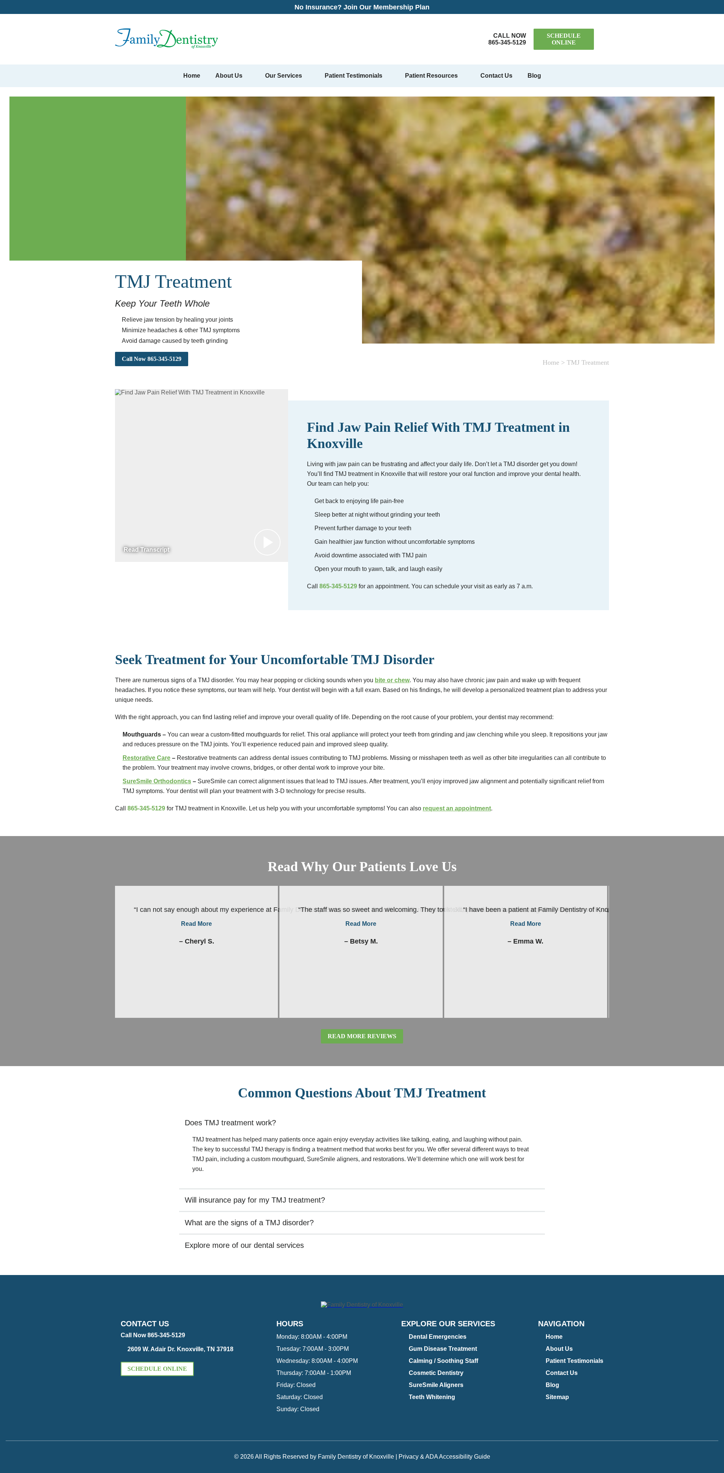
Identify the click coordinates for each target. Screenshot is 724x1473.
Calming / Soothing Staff (443, 1361)
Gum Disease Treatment (443, 1349)
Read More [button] (196, 924)
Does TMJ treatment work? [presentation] (230, 1123)
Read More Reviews (362, 1036)
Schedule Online (564, 39)
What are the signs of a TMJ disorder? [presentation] (249, 1222)
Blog (534, 75)
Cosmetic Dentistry (436, 1373)
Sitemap (557, 1397)
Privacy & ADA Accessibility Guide (444, 1456)
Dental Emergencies (437, 1336)
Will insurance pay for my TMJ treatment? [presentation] (255, 1200)
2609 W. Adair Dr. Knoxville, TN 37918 (180, 1349)
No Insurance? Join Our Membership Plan (362, 7)
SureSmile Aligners (436, 1385)
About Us (228, 75)
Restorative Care (146, 758)
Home (191, 75)
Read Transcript (146, 549)
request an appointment (457, 808)
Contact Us (496, 75)
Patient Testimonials (353, 75)
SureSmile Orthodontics (157, 781)
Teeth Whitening (432, 1397)
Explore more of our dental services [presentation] (244, 1245)
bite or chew (392, 680)
